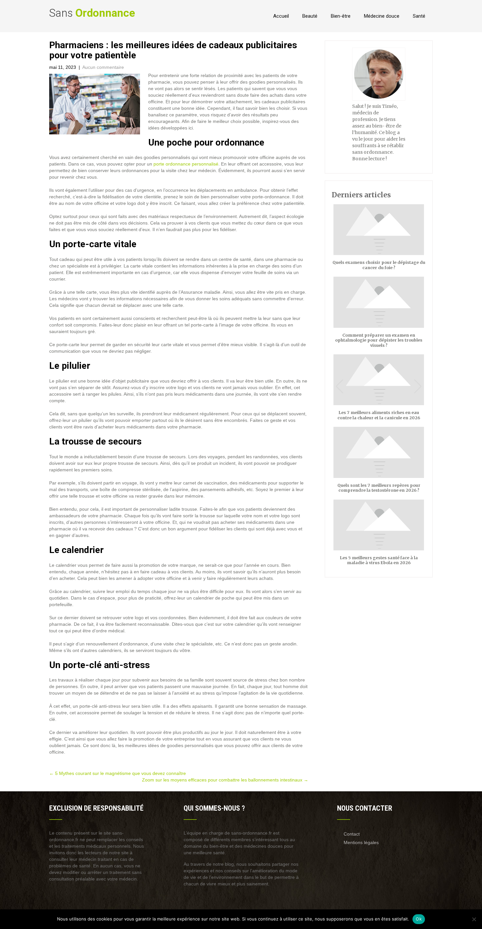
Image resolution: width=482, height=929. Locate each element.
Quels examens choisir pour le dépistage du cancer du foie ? (378, 265)
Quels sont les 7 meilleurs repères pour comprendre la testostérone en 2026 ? (378, 488)
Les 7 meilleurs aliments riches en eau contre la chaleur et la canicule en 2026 (378, 415)
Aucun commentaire (103, 67)
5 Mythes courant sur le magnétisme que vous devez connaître (117, 773)
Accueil (281, 16)
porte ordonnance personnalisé (185, 164)
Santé (419, 16)
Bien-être (341, 16)
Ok (419, 918)
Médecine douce (381, 16)
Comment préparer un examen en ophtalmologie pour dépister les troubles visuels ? (378, 340)
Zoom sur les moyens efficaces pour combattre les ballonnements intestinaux (225, 779)
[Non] (474, 919)
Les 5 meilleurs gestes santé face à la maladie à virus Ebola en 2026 (379, 560)
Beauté (309, 16)
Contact (352, 834)
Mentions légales (361, 842)
